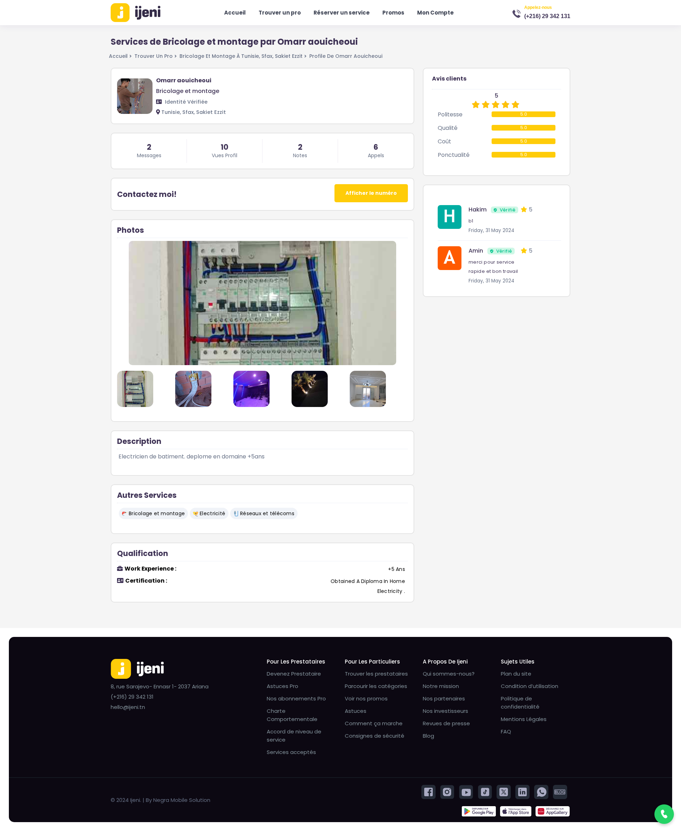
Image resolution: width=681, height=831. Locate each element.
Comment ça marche (374, 723)
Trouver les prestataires (376, 673)
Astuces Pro (282, 686)
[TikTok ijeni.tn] (484, 791)
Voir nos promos (366, 698)
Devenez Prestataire (294, 673)
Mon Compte (435, 12)
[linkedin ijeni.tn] (522, 791)
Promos (393, 12)
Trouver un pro (280, 12)
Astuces (355, 711)
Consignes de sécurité (374, 735)
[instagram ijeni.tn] (447, 791)
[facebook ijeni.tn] (428, 791)
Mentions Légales (524, 719)
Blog (428, 735)
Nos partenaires (444, 698)
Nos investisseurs (445, 711)
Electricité (212, 513)
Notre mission (441, 686)
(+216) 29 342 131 (547, 16)
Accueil (235, 12)
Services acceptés (291, 752)
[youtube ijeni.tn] (466, 791)
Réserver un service (342, 12)
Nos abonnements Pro (296, 698)
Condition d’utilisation (529, 686)
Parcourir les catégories (376, 686)
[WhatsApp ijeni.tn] (541, 791)
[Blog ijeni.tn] (560, 791)
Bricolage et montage (157, 513)
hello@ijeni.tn (128, 707)
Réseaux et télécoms (267, 513)
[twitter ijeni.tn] (503, 791)
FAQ (506, 731)
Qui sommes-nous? (449, 673)
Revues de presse (446, 723)
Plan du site (516, 673)
